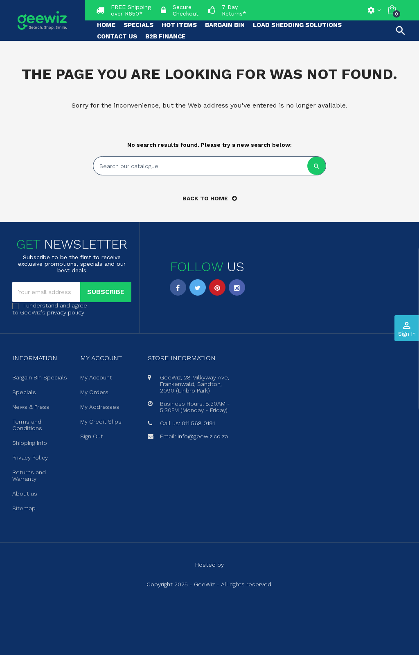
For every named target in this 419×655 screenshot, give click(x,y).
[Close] (292, 257)
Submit (209, 372)
